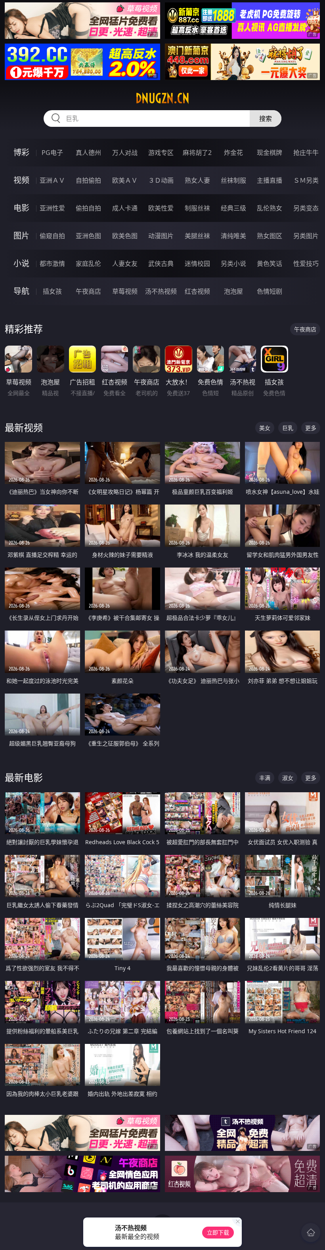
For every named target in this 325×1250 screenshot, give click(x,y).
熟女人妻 (197, 180)
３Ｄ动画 (161, 180)
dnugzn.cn (162, 98)
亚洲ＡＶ (52, 180)
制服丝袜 (197, 208)
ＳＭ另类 (306, 180)
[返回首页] (310, 1232)
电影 (21, 208)
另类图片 (306, 235)
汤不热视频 (161, 291)
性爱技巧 (306, 263)
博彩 (21, 152)
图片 (21, 235)
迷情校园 (197, 263)
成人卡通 (125, 208)
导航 (21, 291)
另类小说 (233, 263)
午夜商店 (88, 291)
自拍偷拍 (88, 180)
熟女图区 (269, 235)
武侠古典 (161, 263)
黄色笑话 (269, 263)
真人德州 (88, 152)
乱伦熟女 (269, 208)
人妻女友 (125, 263)
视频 (21, 180)
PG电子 (52, 152)
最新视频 (24, 427)
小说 (21, 263)
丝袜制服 (233, 180)
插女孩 (52, 291)
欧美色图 (125, 235)
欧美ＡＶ (125, 180)
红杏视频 (197, 291)
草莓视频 (125, 291)
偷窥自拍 (52, 235)
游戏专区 (161, 152)
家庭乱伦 (88, 263)
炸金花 (233, 152)
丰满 (264, 778)
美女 (264, 428)
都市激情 (52, 263)
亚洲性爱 (52, 208)
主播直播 (269, 180)
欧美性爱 (161, 208)
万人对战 (125, 152)
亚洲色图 (88, 235)
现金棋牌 (269, 152)
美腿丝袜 (197, 235)
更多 (310, 428)
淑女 (287, 778)
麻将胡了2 (197, 152)
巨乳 (287, 428)
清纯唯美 (233, 235)
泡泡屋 (233, 291)
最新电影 (24, 777)
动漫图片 (161, 235)
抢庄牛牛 (306, 152)
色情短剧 (269, 291)
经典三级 (233, 208)
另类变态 (306, 208)
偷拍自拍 (88, 208)
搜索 (265, 118)
